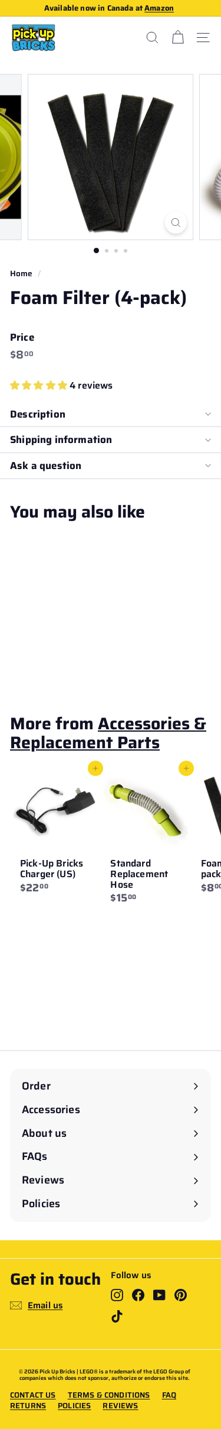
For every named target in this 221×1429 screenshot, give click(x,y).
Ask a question (45, 465)
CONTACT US (33, 1395)
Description (37, 414)
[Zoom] (176, 223)
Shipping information (61, 439)
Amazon (159, 8)
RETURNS (28, 1406)
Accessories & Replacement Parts (108, 732)
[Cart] (178, 37)
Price (22, 337)
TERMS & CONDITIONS (109, 1395)
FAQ (169, 1395)
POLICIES (74, 1406)
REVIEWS (120, 1406)
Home (21, 273)
